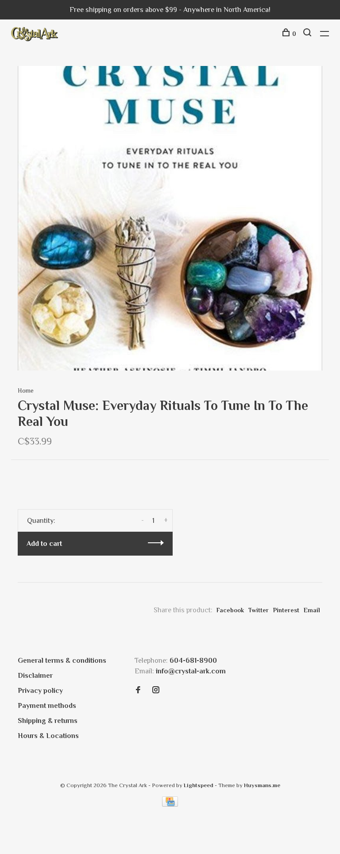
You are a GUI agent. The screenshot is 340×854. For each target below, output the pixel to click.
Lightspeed (198, 785)
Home (26, 390)
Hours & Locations (48, 736)
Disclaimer (35, 676)
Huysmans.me (262, 785)
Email (312, 610)
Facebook (230, 610)
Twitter (258, 610)
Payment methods (47, 706)
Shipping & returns (47, 721)
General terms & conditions (62, 661)
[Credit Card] (170, 804)
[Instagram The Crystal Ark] (155, 691)
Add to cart (44, 544)
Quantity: (41, 521)
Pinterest (286, 610)
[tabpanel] (170, 218)
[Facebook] (138, 691)
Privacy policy (40, 691)
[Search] (308, 33)
